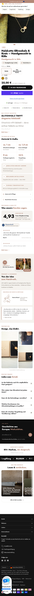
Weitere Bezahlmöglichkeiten (17, 98)
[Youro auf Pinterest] (2, 560)
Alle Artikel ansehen (16, 500)
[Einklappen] (17, 12)
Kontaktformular (8, 546)
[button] (14, 44)
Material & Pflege (10, 194)
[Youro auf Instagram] (5, 560)
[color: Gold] (2, 78)
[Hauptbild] (9, 350)
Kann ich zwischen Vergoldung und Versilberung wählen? (14, 413)
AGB (23, 578)
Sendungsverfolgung (9, 549)
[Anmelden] (30, 435)
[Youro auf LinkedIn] (8, 560)
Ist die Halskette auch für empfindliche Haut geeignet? (15, 383)
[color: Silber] (6, 78)
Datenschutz (28, 578)
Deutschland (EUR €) (17, 567)
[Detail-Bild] (25, 338)
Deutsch (4, 567)
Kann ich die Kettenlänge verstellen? (14, 398)
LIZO (3, 47)
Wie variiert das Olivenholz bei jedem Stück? (14, 391)
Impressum (22, 585)
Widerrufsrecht (15, 585)
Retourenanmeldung (9, 552)
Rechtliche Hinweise (11, 199)
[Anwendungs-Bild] (25, 357)
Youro (14, 570)
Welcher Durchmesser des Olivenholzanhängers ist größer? (13, 405)
